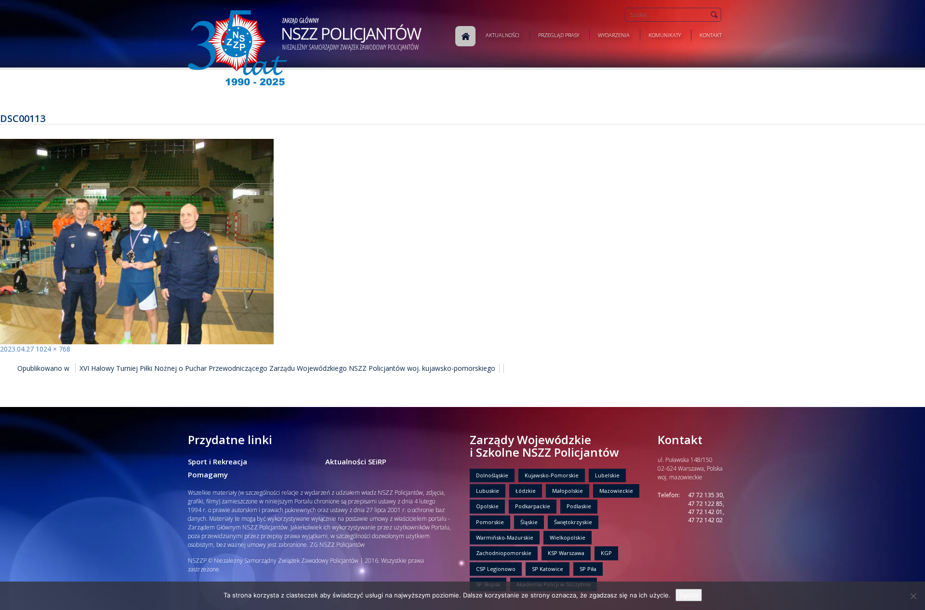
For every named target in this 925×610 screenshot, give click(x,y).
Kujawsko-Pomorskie (552, 475)
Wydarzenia (614, 35)
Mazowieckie (616, 490)
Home (465, 36)
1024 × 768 (53, 348)
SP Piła (588, 568)
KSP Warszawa (566, 552)
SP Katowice (547, 568)
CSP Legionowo (495, 568)
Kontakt (711, 35)
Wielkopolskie (567, 537)
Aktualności (502, 35)
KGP (606, 552)
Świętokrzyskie (573, 522)
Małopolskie (567, 490)
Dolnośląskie (492, 475)
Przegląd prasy (558, 35)
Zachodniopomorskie (503, 552)
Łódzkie (525, 490)
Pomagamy (208, 474)
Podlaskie (579, 506)
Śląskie (529, 522)
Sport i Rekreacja (217, 461)
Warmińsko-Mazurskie (504, 537)
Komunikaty (664, 35)
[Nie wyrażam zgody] (913, 596)
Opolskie (487, 506)
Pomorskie (490, 522)
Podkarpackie (532, 506)
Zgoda (688, 595)
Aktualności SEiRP (355, 461)
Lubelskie (607, 475)
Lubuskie (487, 490)
